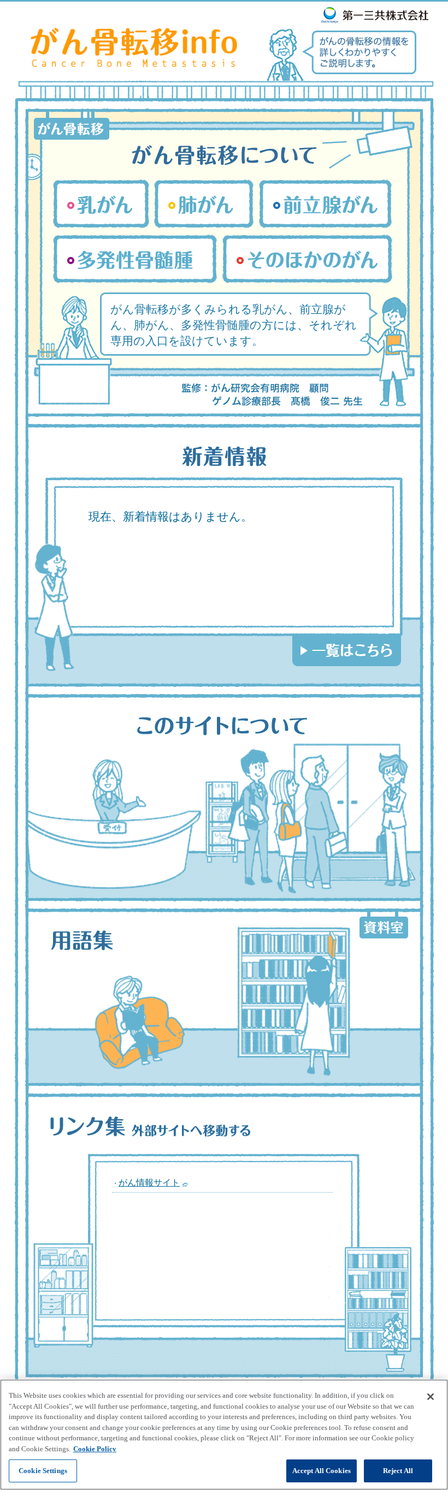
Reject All (398, 1471)
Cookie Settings (43, 1471)
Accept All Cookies (321, 1471)
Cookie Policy (94, 1449)
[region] (224, 1434)
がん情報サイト (149, 1182)
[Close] (430, 1397)
